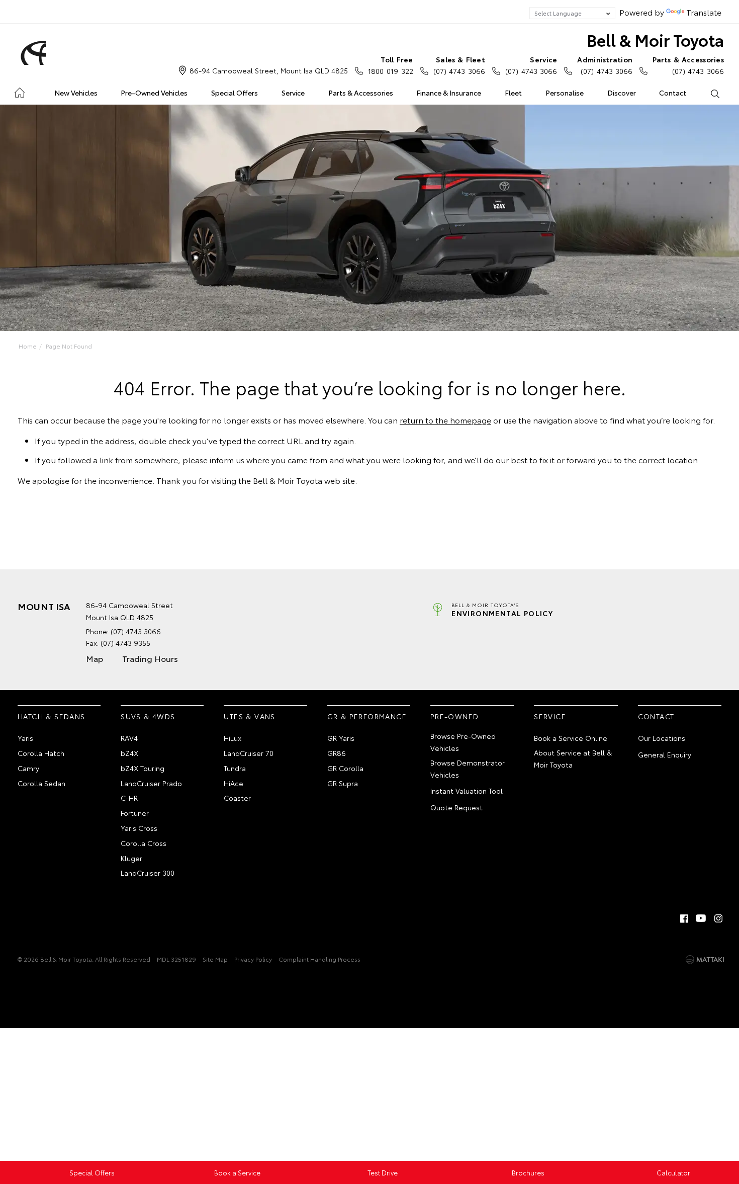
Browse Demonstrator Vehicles (467, 768)
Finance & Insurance (448, 93)
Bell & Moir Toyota (655, 39)
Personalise (564, 93)
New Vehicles (76, 93)
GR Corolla (345, 768)
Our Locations (661, 738)
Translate (703, 12)
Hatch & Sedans (51, 716)
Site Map (215, 959)
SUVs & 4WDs (148, 716)
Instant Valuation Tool (466, 791)
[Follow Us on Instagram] (718, 918)
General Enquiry (664, 754)
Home (19, 91)
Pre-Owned (454, 716)
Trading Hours (150, 658)
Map (94, 658)
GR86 (336, 753)
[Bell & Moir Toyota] (32, 53)
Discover (621, 93)
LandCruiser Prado (151, 783)
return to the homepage (445, 420)
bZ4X (129, 753)
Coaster (237, 798)
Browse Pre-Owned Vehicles (463, 742)
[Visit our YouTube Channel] (701, 918)
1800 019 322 (390, 65)
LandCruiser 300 (147, 873)
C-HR (129, 798)
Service (293, 93)
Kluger (131, 858)
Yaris (25, 738)
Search (714, 93)
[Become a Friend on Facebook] (684, 918)
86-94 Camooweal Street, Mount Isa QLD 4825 (269, 70)
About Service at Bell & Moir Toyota (573, 758)
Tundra (235, 768)
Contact (672, 93)
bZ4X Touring (142, 768)
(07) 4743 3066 (459, 65)
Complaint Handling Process (319, 959)
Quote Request (456, 807)
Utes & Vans (249, 716)
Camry (28, 768)
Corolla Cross (143, 843)
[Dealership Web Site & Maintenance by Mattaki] (704, 959)
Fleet (513, 93)
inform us (227, 459)
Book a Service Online (570, 738)
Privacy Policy (253, 959)
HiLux (232, 738)
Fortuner (135, 813)
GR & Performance (367, 716)
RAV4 (129, 738)
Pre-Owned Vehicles (154, 93)
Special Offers (234, 93)
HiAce (233, 783)
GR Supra (342, 783)
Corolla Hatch (41, 753)
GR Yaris (340, 738)
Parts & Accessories (360, 93)
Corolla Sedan (41, 783)
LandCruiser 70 (248, 753)
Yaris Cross (139, 828)
